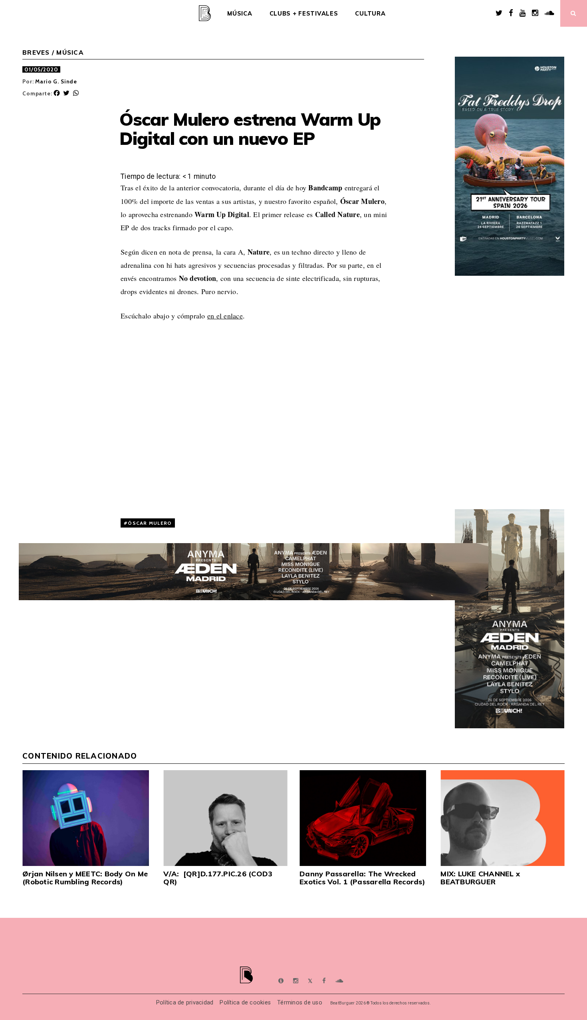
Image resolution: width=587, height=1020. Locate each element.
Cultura (370, 13)
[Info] (281, 981)
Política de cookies (245, 1002)
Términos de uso (299, 1002)
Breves (36, 52)
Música (239, 13)
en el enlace (225, 315)
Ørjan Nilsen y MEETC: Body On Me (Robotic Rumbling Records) (85, 877)
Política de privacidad (185, 1002)
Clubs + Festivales (304, 13)
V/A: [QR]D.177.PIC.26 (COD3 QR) (217, 877)
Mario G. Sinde (56, 81)
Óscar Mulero (150, 523)
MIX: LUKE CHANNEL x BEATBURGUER (480, 877)
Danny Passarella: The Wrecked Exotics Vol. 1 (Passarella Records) (362, 877)
